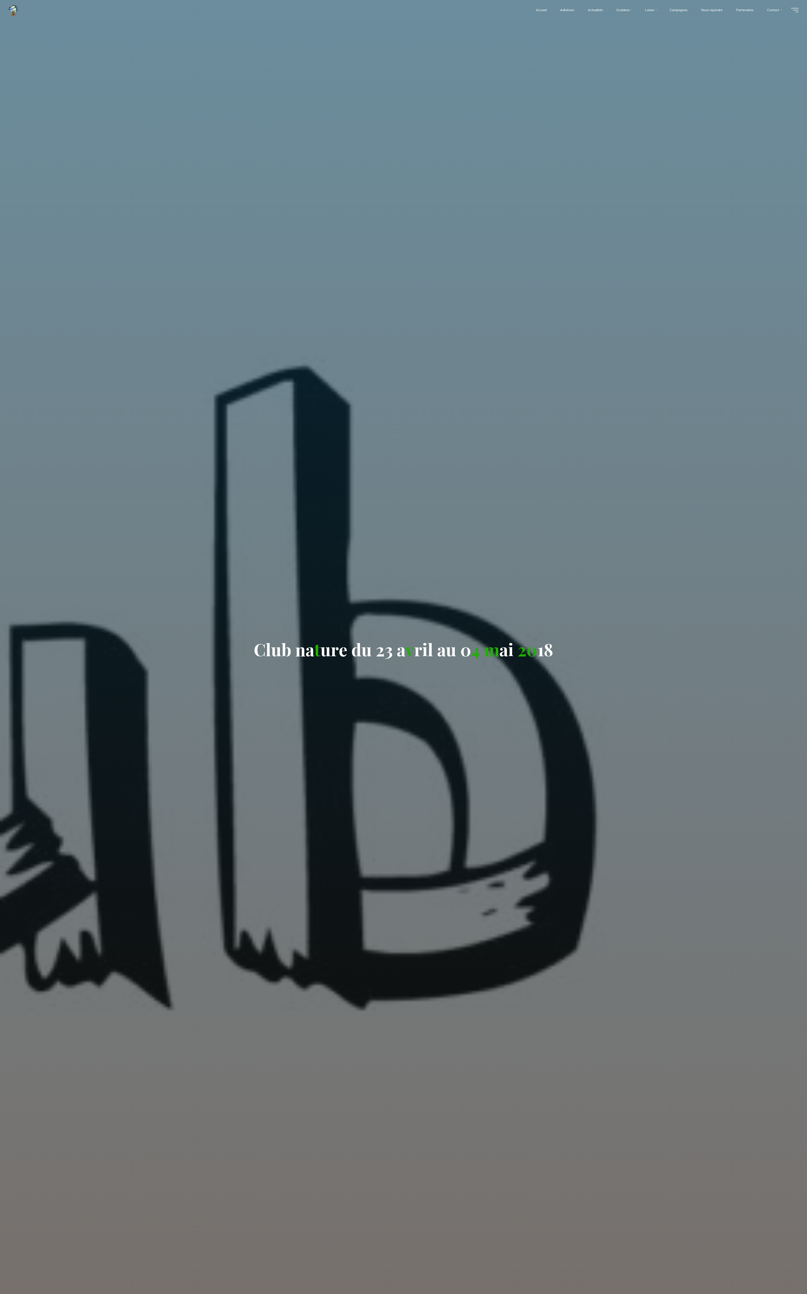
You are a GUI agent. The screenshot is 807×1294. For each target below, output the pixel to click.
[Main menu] (795, 10)
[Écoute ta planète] (13, 10)
